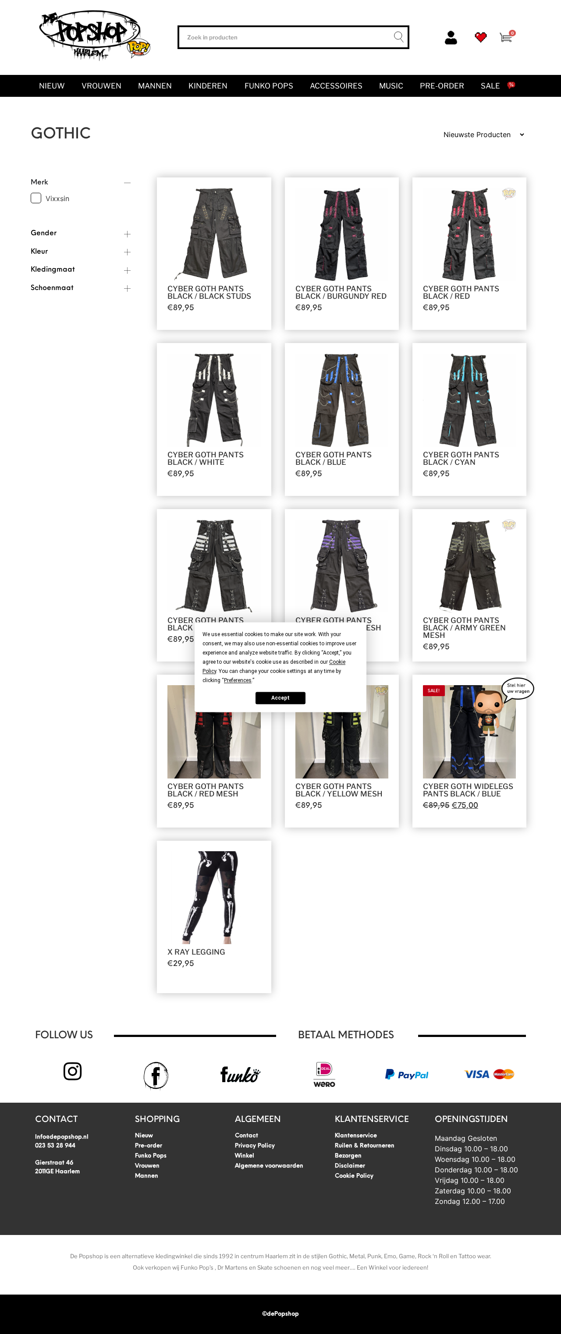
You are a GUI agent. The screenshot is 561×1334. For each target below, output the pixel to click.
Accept (280, 698)
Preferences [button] (238, 680)
